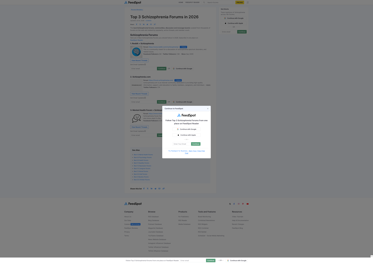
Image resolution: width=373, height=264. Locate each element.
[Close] (208, 108)
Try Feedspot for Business (177, 151)
